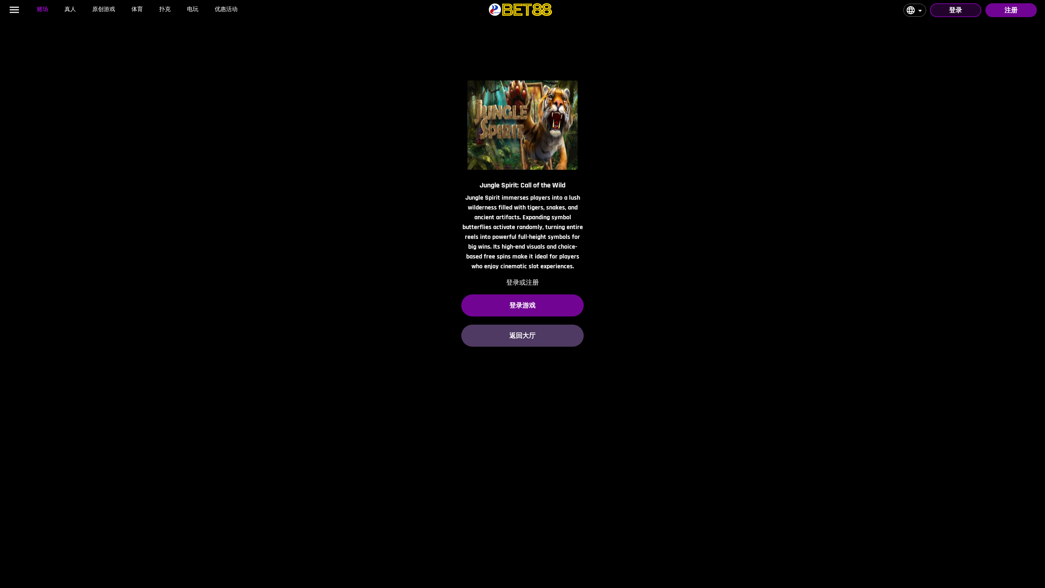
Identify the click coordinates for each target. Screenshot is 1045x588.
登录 (955, 10)
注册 (1011, 10)
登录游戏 (522, 305)
